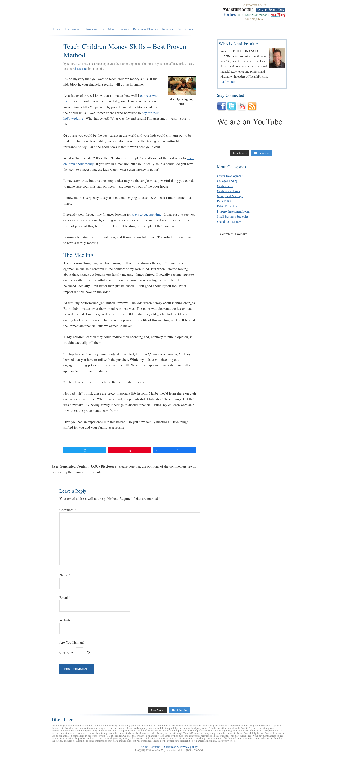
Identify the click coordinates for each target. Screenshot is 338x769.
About (144, 747)
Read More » (228, 81)
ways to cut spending (147, 214)
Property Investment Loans (233, 211)
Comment (67, 509)
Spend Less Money (229, 221)
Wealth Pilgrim (87, 12)
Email (65, 597)
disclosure (80, 68)
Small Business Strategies (232, 216)
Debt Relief (224, 201)
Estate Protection (227, 206)
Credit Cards (225, 186)
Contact (155, 747)
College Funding (227, 181)
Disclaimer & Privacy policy (180, 747)
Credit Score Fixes (228, 191)
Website (65, 619)
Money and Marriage (230, 196)
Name (65, 574)
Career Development (229, 176)
